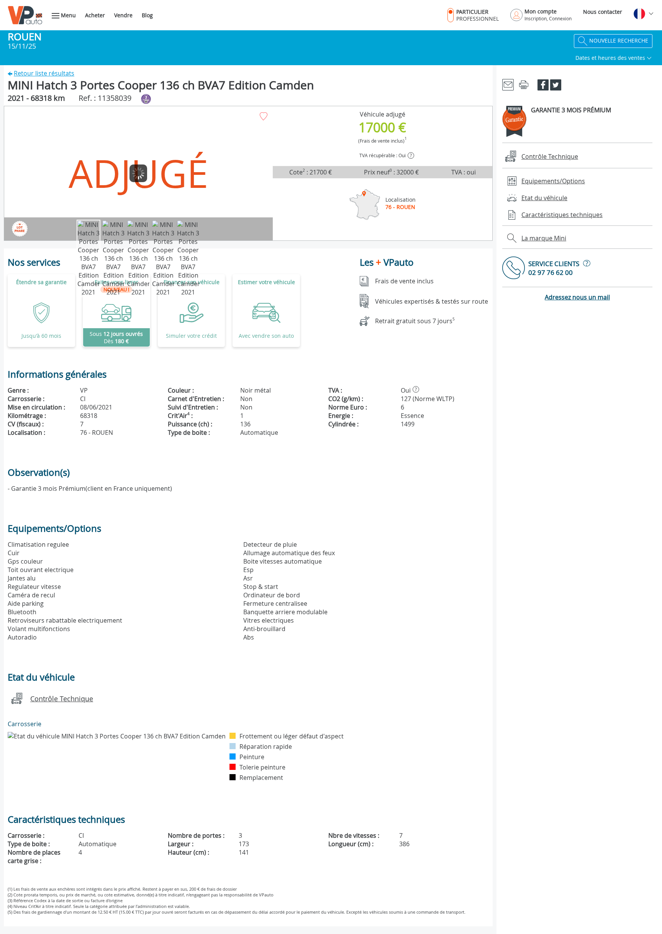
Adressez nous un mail (577, 297)
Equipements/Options (553, 181)
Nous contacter (602, 11)
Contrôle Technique (61, 698)
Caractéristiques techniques (562, 214)
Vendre (123, 15)
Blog (147, 15)
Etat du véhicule (544, 198)
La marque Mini (543, 238)
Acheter (95, 15)
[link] (116, 311)
